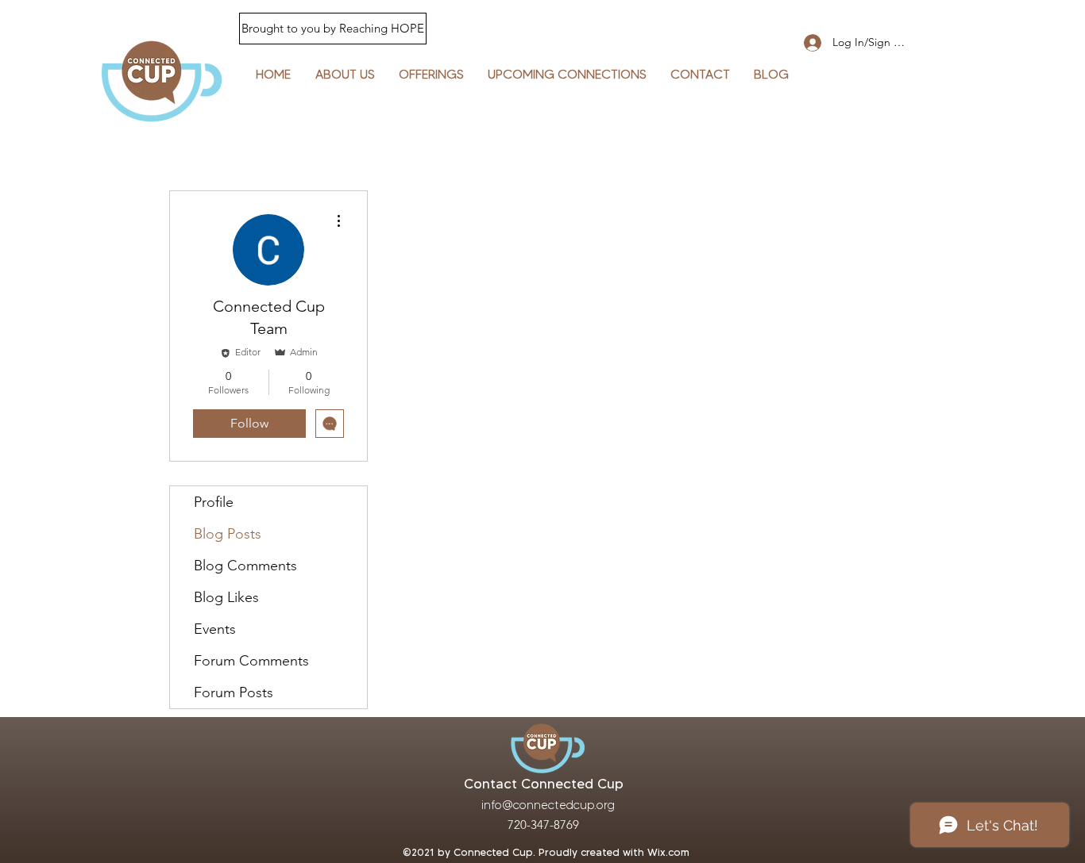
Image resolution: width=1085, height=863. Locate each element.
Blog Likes (226, 597)
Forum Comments (251, 660)
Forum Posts (233, 692)
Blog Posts (227, 534)
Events (215, 629)
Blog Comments (245, 565)
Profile (214, 502)
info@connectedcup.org (548, 805)
